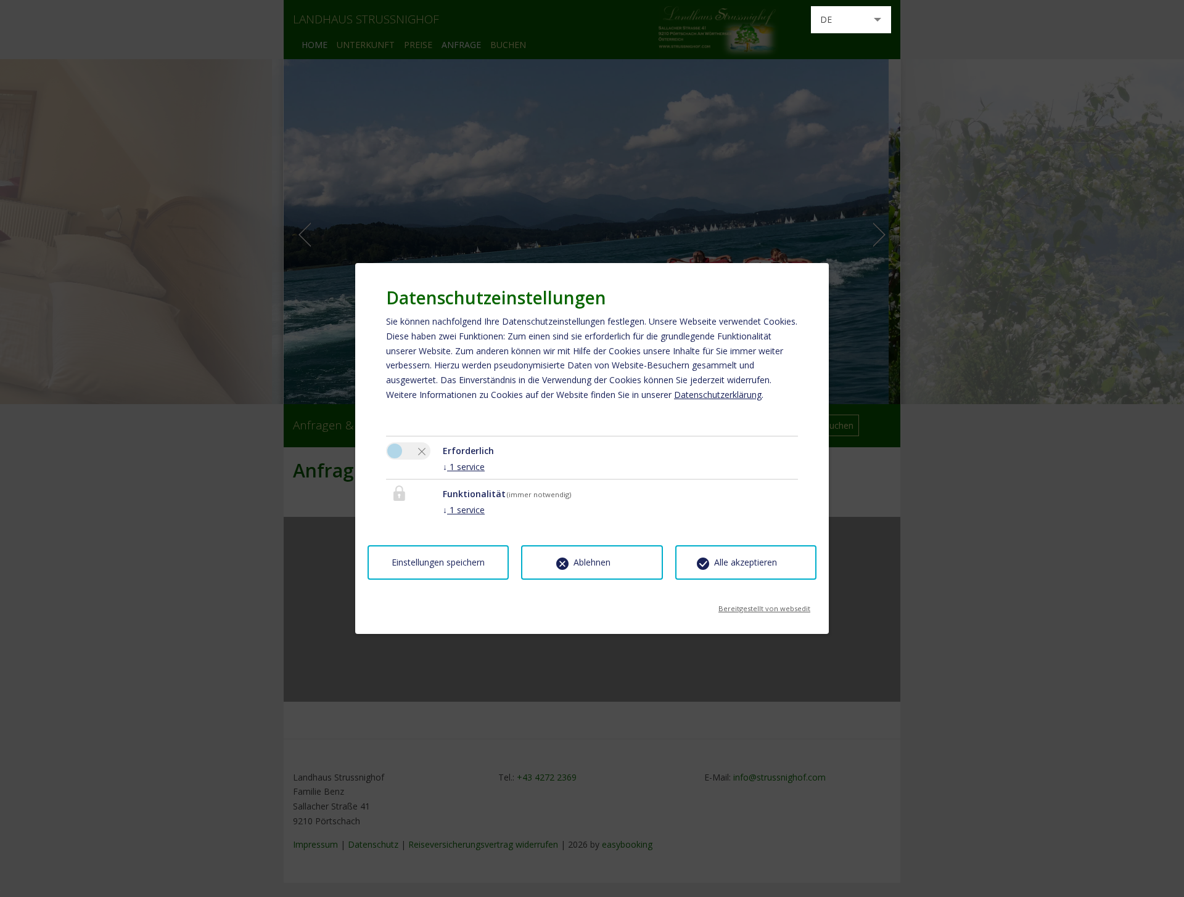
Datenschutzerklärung (718, 394)
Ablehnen (592, 562)
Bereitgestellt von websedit (764, 605)
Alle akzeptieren (745, 562)
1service (464, 467)
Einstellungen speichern (438, 562)
